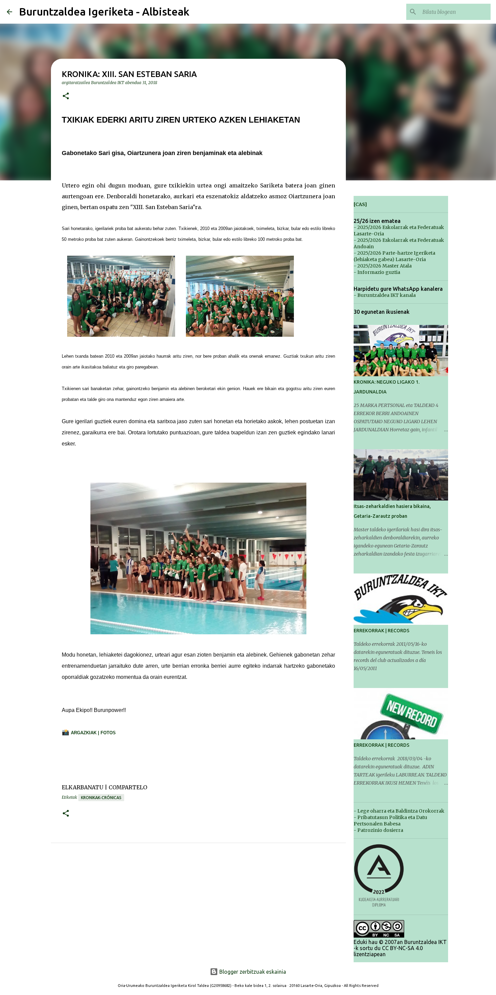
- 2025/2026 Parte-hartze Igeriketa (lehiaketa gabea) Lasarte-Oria (394, 256)
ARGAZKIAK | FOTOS (93, 732)
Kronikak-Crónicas (101, 797)
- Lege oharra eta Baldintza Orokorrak (399, 811)
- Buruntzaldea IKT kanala (385, 295)
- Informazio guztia (377, 272)
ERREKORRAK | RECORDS (381, 630)
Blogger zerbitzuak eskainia (252, 972)
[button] (66, 96)
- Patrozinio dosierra (378, 830)
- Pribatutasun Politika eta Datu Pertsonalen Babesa (390, 820)
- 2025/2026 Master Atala (383, 266)
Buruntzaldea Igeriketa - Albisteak (104, 11)
